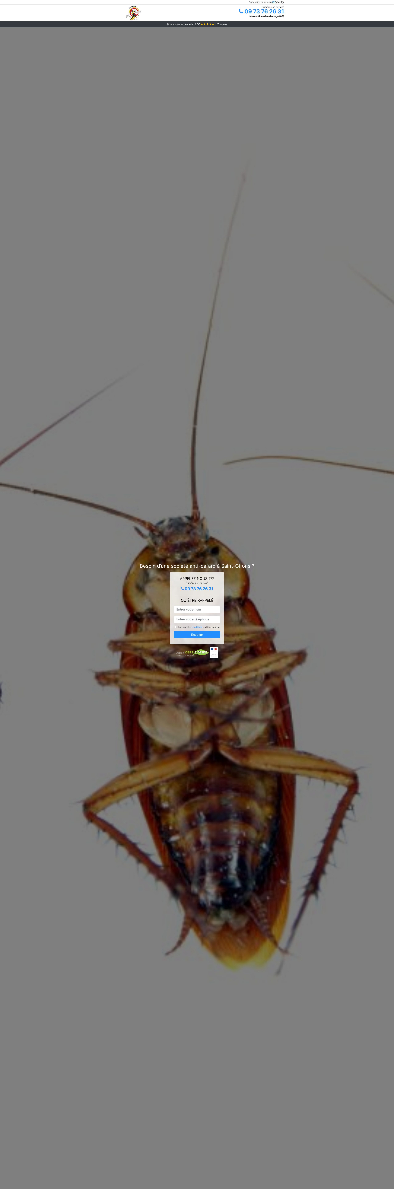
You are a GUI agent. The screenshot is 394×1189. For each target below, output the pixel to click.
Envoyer (197, 635)
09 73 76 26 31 (263, 11)
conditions (197, 627)
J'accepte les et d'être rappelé (198, 627)
